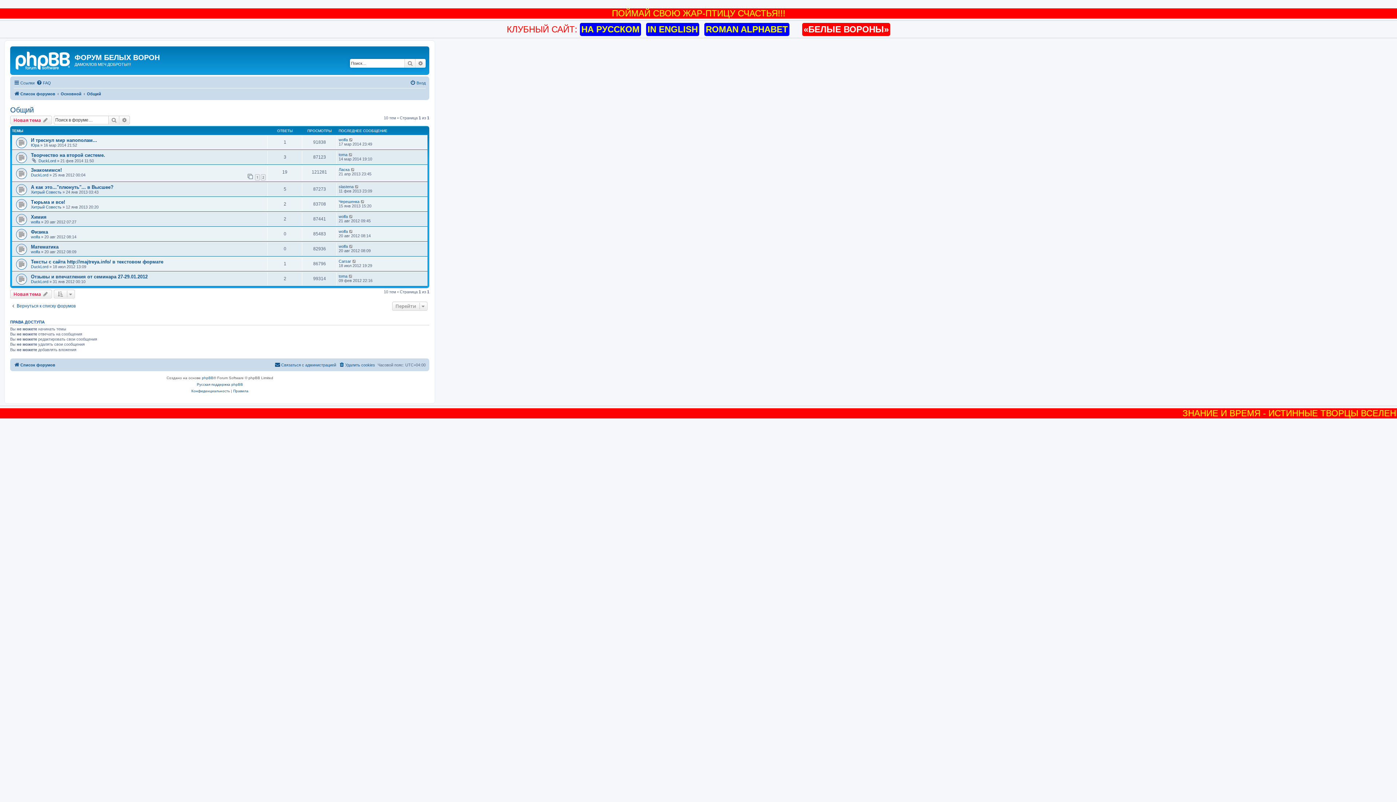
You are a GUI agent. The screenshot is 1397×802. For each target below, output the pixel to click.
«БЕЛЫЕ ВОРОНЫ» (846, 29)
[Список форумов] (43, 59)
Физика (39, 232)
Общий (22, 110)
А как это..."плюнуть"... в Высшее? (72, 187)
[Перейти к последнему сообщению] (351, 140)
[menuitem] (43, 83)
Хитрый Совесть (46, 192)
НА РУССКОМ (610, 29)
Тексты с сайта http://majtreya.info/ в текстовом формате (97, 262)
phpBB (208, 378)
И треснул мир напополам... (64, 140)
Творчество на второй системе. (68, 155)
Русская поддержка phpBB (220, 384)
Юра (35, 145)
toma (343, 154)
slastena (346, 186)
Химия (39, 217)
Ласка (344, 169)
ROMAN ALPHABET (747, 29)
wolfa (343, 140)
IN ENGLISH (673, 29)
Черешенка (349, 201)
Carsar (345, 261)
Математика (45, 247)
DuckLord (47, 161)
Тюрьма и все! (48, 202)
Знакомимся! (46, 170)
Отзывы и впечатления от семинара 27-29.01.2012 (89, 276)
